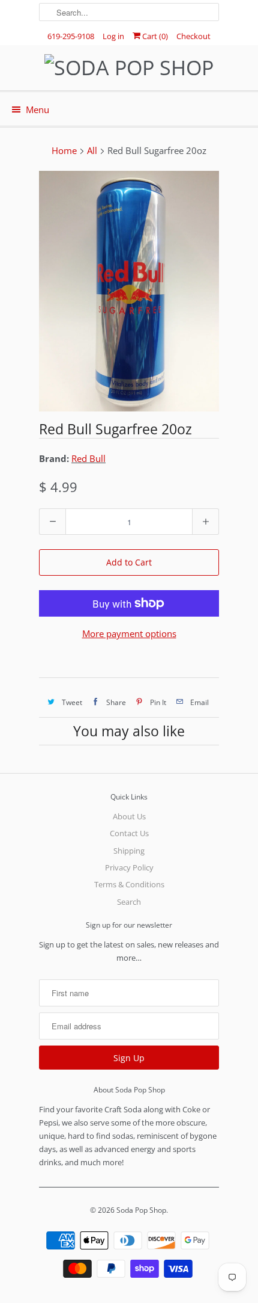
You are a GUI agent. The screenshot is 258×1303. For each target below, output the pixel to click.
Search (129, 901)
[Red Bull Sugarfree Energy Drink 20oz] (129, 291)
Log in (113, 36)
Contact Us (129, 833)
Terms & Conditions (129, 884)
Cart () (154, 36)
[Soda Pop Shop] (129, 67)
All (92, 150)
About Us (129, 816)
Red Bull (88, 458)
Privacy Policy (129, 867)
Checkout (193, 36)
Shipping (129, 850)
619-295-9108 (70, 36)
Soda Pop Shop (141, 1210)
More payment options (129, 633)
